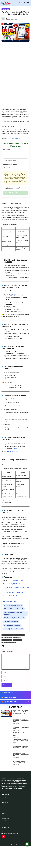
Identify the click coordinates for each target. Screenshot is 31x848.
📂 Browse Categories (15, 697)
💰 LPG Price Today (15, 692)
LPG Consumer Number (9, 157)
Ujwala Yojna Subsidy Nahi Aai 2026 (13, 629)
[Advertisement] (15, 59)
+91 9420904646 (11, 831)
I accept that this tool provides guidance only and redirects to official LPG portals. (16, 187)
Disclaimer (4, 800)
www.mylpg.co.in (11, 778)
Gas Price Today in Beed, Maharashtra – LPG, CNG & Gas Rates (21, 754)
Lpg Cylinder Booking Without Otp (13, 605)
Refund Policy (5, 820)
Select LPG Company (8, 149)
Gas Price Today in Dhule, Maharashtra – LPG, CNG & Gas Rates (21, 727)
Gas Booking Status (14, 595)
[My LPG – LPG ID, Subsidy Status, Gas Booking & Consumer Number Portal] (6, 3)
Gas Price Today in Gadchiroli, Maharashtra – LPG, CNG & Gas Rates (21, 720)
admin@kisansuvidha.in (12, 833)
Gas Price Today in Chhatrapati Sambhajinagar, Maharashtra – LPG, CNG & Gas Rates (21, 761)
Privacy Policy (5, 797)
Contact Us (4, 804)
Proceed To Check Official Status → (15, 193)
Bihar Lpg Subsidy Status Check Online (14, 617)
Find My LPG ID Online (13, 451)
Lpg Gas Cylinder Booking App (12, 625)
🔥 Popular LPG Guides (15, 702)
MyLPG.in (9, 18)
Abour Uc (4, 813)
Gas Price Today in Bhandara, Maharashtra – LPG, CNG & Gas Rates (21, 748)
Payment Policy (5, 818)
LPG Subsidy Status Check (14, 138)
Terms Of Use (5, 802)
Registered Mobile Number (10, 164)
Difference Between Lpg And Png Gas (14, 608)
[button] (19, 3)
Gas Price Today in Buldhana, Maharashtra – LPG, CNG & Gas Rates (21, 741)
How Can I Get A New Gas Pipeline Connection (13, 613)
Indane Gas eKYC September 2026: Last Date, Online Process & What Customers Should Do (21, 712)
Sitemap (3, 816)
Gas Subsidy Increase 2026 (16, 592)
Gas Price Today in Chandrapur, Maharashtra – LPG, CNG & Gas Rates (21, 734)
